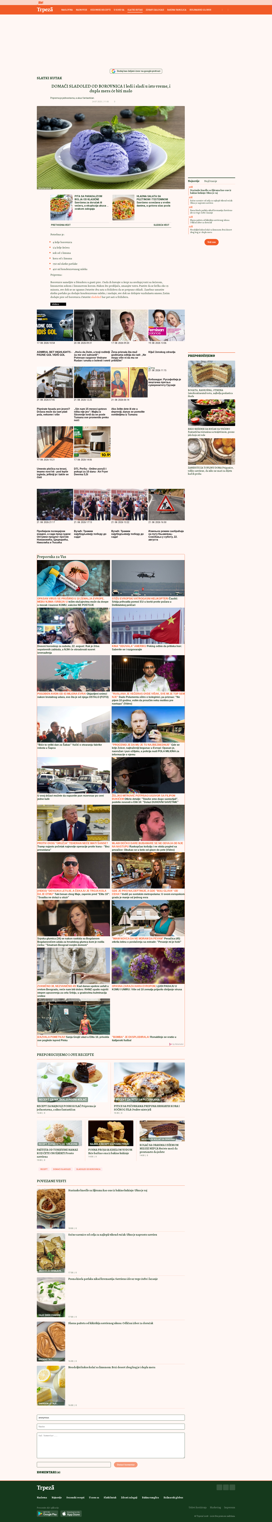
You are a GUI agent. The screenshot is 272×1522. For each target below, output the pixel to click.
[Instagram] (226, 1487)
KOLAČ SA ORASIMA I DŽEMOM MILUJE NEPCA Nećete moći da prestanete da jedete (159, 1148)
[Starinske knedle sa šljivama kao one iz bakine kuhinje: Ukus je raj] (51, 1209)
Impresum (229, 1507)
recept (44, 1169)
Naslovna (67, 9)
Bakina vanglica (176, 9)
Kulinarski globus (200, 9)
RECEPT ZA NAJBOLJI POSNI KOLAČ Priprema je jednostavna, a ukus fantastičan (66, 1107)
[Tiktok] (232, 1487)
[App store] (71, 1513)
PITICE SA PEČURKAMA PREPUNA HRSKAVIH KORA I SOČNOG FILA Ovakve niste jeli (147, 1107)
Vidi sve (211, 242)
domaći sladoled (62, 1169)
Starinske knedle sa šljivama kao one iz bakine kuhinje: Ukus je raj (107, 1190)
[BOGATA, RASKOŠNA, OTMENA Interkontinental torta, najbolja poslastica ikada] (211, 374)
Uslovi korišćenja (198, 1507)
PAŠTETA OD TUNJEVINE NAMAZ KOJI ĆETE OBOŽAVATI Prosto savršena (57, 1153)
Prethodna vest (61, 225)
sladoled (96, 297)
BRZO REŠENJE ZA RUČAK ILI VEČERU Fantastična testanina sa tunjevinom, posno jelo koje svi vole (211, 432)
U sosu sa (119, 9)
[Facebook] (219, 1487)
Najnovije (81, 9)
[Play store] (47, 1513)
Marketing (215, 1507)
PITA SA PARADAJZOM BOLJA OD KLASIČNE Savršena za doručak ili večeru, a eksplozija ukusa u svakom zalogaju (91, 202)
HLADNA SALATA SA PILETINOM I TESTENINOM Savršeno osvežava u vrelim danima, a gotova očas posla (153, 201)
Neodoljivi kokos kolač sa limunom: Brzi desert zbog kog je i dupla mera (111, 1367)
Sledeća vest (161, 225)
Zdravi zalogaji (155, 9)
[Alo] (40, 2)
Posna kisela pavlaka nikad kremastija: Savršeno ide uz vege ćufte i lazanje (113, 1279)
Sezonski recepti (100, 9)
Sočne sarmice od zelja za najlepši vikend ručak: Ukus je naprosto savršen (112, 1235)
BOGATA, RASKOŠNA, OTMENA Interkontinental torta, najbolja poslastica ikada (210, 393)
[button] (119, 101)
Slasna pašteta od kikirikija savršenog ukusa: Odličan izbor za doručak (110, 1323)
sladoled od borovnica (88, 1169)
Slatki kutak (135, 9)
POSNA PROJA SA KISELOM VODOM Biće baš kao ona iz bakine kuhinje (110, 1151)
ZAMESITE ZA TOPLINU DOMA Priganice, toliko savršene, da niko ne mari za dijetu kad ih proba (211, 470)
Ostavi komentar (126, 1464)
